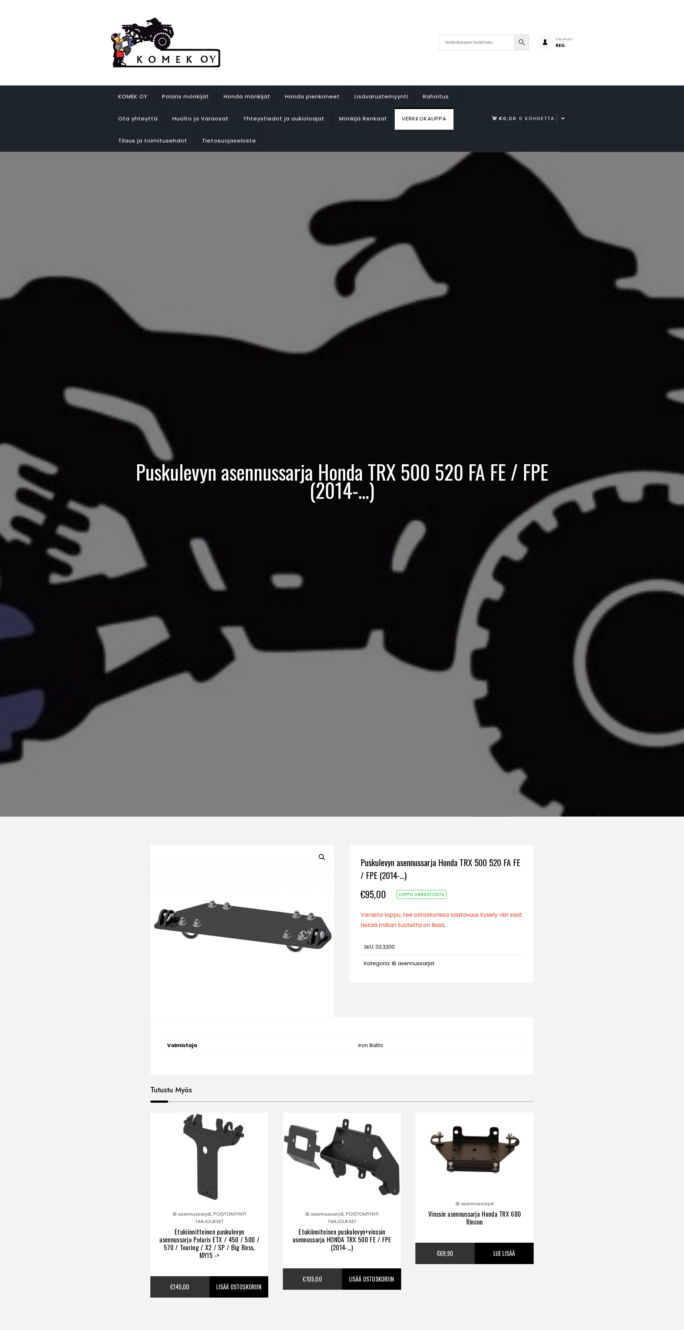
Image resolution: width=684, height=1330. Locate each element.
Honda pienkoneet (312, 96)
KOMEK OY (132, 96)
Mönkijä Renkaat (363, 118)
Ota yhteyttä (138, 118)
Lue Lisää (504, 1253)
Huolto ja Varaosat (200, 118)
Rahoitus (436, 96)
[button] (322, 857)
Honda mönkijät (247, 96)
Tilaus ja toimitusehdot (152, 140)
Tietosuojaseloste (229, 140)
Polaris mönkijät (185, 96)
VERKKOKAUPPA (424, 118)
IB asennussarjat (413, 963)
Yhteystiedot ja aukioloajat (284, 118)
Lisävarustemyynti (381, 96)
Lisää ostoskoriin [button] (238, 1287)
